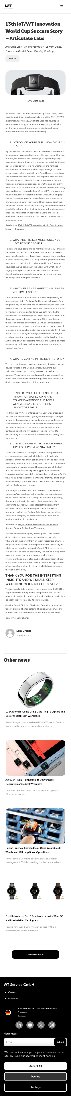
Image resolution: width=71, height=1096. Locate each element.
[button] (61, 6)
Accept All (35, 1066)
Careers (12, 992)
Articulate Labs (17, 589)
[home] (8, 6)
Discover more (35, 954)
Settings (35, 1087)
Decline (35, 1076)
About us (13, 998)
